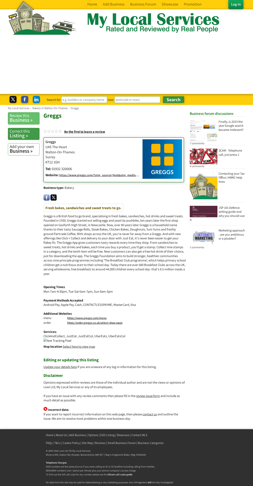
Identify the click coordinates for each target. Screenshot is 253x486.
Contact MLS (139, 435)
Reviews (100, 443)
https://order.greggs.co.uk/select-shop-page (95, 323)
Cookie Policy (71, 443)
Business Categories (151, 443)
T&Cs (57, 443)
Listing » (20, 133)
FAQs (49, 443)
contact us (150, 414)
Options (93, 435)
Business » (21, 118)
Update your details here (60, 367)
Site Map (87, 443)
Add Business (77, 435)
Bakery (69, 187)
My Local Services (81, 450)
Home (50, 435)
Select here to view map (79, 346)
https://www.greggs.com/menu (87, 318)
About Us (61, 435)
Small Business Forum (122, 443)
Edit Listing (107, 435)
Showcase (123, 435)
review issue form (148, 396)
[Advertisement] (126, 64)
